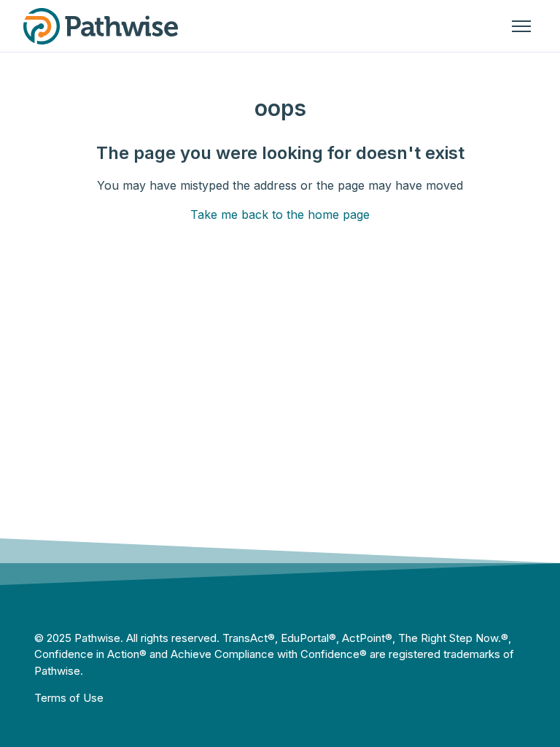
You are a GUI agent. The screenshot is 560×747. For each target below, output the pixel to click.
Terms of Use (69, 698)
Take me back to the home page (280, 214)
